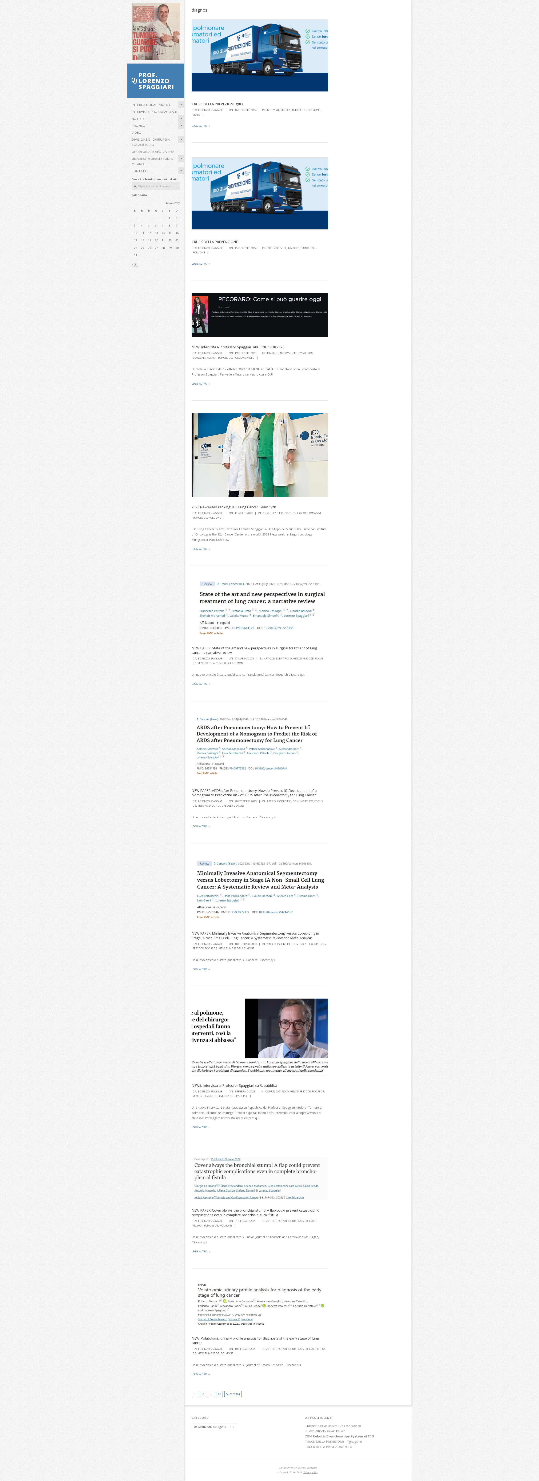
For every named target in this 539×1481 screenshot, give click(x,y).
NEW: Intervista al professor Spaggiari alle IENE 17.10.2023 (238, 347)
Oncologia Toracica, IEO (153, 151)
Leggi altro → (201, 126)
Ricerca (286, 110)
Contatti (140, 171)
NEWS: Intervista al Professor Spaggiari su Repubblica (234, 1085)
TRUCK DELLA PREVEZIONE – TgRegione (333, 1442)
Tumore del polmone (306, 110)
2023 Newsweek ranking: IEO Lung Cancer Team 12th (234, 507)
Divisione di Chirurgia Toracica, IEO (151, 142)
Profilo (138, 125)
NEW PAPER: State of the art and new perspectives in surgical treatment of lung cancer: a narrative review (254, 650)
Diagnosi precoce (296, 513)
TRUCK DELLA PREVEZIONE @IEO (218, 104)
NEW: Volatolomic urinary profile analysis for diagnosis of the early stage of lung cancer (255, 1340)
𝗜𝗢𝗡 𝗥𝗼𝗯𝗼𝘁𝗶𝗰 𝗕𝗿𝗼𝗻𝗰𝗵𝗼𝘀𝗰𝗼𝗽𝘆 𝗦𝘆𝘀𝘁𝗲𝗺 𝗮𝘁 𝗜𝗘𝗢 (339, 1436)
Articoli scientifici (276, 658)
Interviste (273, 110)
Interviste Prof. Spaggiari (154, 111)
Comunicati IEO (273, 513)
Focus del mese (276, 248)
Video (136, 132)
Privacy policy (310, 1472)
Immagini (293, 248)
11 (219, 1394)
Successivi (233, 1394)
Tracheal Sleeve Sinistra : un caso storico (333, 1426)
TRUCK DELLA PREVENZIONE (215, 242)
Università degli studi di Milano (153, 161)
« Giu (135, 264)
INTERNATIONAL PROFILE (151, 105)
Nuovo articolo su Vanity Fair (325, 1431)
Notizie (138, 118)
